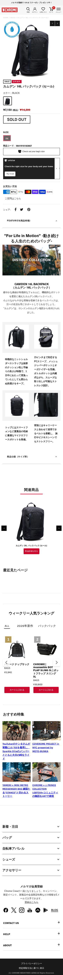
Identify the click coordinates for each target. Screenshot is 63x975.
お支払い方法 (10, 186)
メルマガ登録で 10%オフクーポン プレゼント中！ (31, 3)
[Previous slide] (6, 662)
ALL (7, 626)
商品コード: (8, 146)
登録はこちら (31, 902)
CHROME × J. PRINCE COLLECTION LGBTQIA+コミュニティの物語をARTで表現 (45, 791)
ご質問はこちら (13, 198)
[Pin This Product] (28, 210)
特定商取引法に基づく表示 (31, 968)
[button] (4, 528)
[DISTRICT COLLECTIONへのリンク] (31, 261)
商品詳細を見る (31, 551)
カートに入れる (17, 690)
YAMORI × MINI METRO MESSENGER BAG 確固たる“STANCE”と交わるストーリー (16, 791)
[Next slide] (56, 662)
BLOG (54, 910)
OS (7, 138)
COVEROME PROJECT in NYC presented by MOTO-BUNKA (45, 747)
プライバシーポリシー (31, 963)
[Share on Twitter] (21, 210)
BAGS (12, 18)
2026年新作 (25, 626)
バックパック (47, 626)
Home (6, 18)
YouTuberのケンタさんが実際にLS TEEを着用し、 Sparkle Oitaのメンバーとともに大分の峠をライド (16, 751)
